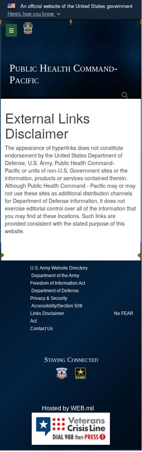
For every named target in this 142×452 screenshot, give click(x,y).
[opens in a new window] (61, 372)
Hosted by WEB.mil (68, 408)
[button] (35, 14)
